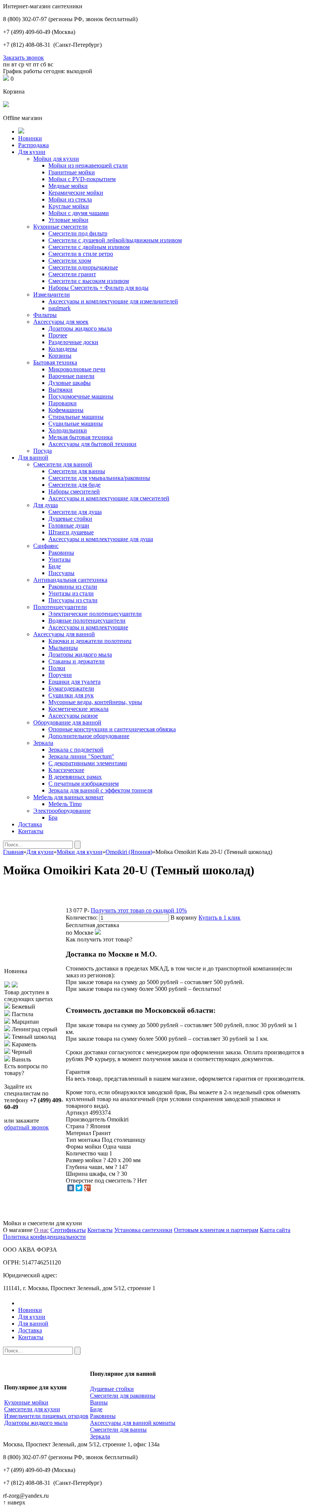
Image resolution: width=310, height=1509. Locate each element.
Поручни (60, 675)
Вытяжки (60, 389)
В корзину (183, 917)
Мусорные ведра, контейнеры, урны (95, 702)
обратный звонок (26, 1127)
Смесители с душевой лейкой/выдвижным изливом (115, 240)
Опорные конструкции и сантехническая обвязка (112, 729)
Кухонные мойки (26, 1402)
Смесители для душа (75, 512)
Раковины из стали (72, 586)
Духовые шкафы (69, 383)
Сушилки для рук (71, 695)
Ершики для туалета (74, 681)
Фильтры (45, 315)
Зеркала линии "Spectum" (81, 756)
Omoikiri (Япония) (128, 852)
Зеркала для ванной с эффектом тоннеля (100, 790)
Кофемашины (66, 410)
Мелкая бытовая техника (80, 437)
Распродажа (33, 145)
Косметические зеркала (78, 709)
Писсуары (61, 573)
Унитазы (59, 559)
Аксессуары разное (73, 715)
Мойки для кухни (56, 158)
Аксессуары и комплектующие (88, 627)
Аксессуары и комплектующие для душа (100, 539)
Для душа (45, 505)
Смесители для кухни (32, 1409)
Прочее (57, 335)
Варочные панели (71, 376)
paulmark (59, 308)
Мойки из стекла (70, 199)
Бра (52, 817)
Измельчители (51, 294)
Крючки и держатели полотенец (90, 641)
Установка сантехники (143, 1230)
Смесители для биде (74, 484)
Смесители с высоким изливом (88, 281)
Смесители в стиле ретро (80, 254)
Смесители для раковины (122, 1395)
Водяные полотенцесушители (87, 620)
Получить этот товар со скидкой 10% (139, 910)
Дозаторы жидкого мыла (80, 328)
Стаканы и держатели (76, 661)
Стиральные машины (76, 417)
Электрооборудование (62, 811)
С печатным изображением (83, 783)
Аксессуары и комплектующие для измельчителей (113, 301)
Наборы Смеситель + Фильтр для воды (98, 288)
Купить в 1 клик (219, 917)
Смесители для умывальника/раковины (99, 478)
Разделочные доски (73, 342)
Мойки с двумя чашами (78, 213)
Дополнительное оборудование (88, 736)
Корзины (59, 355)
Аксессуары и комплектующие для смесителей (108, 498)
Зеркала (43, 743)
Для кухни (31, 152)
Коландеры (62, 349)
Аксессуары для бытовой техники (92, 444)
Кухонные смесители (60, 226)
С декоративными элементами (87, 763)
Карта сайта (275, 1230)
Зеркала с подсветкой (76, 749)
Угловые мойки (68, 220)
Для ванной (33, 457)
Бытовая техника (55, 362)
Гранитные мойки (71, 172)
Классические (66, 770)
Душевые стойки (70, 518)
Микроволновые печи (76, 369)
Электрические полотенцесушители (95, 614)
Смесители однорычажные (83, 267)
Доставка (30, 824)
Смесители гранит (72, 274)
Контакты (30, 831)
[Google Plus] (87, 1187)
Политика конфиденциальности (44, 1237)
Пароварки (62, 403)
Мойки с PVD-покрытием (82, 179)
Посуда (42, 451)
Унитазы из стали (71, 593)
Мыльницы (63, 648)
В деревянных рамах (75, 777)
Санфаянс (46, 546)
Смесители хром (69, 260)
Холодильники (67, 430)
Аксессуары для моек (60, 321)
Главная (13, 852)
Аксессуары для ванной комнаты (132, 1423)
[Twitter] (79, 1187)
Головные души (68, 525)
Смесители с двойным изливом (89, 247)
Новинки (30, 138)
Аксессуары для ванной (64, 634)
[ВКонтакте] (70, 1187)
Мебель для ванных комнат (68, 797)
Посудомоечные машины (80, 396)
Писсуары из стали (73, 600)
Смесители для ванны (76, 471)
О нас (41, 1230)
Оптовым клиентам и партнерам (216, 1230)
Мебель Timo (65, 804)
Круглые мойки (68, 206)
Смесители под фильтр (77, 233)
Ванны (99, 1402)
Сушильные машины (75, 423)
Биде (54, 566)
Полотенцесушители (60, 607)
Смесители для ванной (62, 464)
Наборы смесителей (74, 491)
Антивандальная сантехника (70, 580)
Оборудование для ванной (67, 722)
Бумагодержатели (71, 688)
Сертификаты (68, 1230)
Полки (56, 668)
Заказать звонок (23, 57)
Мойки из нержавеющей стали (88, 165)
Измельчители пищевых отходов (46, 1416)
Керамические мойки (75, 192)
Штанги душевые (71, 532)
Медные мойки (68, 186)
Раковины (61, 552)
